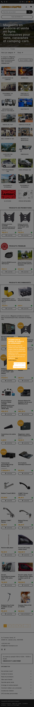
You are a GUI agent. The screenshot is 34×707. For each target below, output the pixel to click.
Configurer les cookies (19, 366)
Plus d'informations (13, 359)
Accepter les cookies (19, 363)
